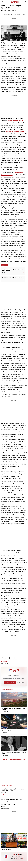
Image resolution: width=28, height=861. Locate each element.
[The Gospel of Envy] (14, 840)
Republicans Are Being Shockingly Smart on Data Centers (13, 708)
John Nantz (3, 10)
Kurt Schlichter (5, 711)
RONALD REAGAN (4, 663)
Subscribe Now (20, 682)
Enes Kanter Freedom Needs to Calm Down (12, 731)
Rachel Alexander (5, 755)
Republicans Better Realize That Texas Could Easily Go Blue (12, 790)
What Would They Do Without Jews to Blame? (12, 806)
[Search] (25, 1)
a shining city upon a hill (16, 120)
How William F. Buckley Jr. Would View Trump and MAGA (14, 752)
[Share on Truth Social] (5, 658)
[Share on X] (2, 658)
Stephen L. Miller (5, 732)
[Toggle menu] (2, 2)
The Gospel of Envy (6, 849)
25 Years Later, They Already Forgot (11, 799)
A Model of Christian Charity (15, 131)
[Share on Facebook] (8, 658)
